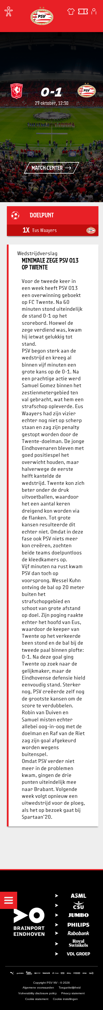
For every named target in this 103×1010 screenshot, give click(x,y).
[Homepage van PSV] (41, 15)
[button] (8, 900)
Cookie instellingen (65, 999)
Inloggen (94, 11)
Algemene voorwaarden (38, 987)
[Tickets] (83, 11)
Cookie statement (36, 999)
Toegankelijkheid (70, 987)
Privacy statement (73, 993)
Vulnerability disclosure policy (37, 993)
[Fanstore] (71, 11)
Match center (47, 167)
